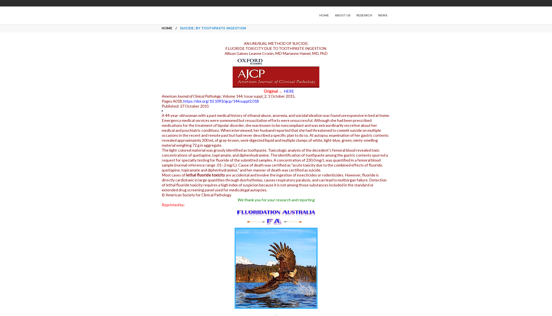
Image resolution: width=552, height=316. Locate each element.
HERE (289, 91)
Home (167, 28)
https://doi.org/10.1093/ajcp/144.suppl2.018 (221, 101)
